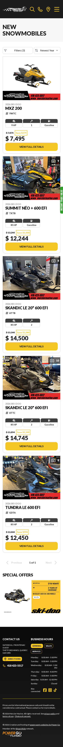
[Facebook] (45, 690)
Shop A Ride (21, 728)
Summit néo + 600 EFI (26, 208)
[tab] (37, 646)
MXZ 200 (13, 108)
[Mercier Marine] (15, 9)
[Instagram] (50, 690)
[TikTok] (55, 690)
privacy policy (50, 713)
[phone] (40, 9)
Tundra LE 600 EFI (22, 507)
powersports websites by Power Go (45, 725)
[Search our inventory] (32, 9)
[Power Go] (31, 734)
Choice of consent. (23, 716)
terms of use (8, 716)
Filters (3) (19, 50)
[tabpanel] (44, 670)
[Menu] (56, 9)
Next (49, 562)
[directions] (48, 9)
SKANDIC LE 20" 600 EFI (26, 308)
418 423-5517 (15, 665)
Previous (16, 562)
